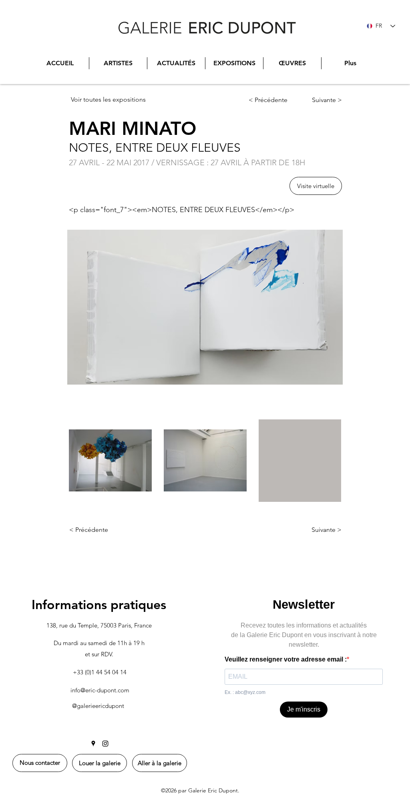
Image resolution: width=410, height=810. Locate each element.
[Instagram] (105, 744)
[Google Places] (93, 744)
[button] (315, 186)
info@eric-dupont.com (99, 690)
